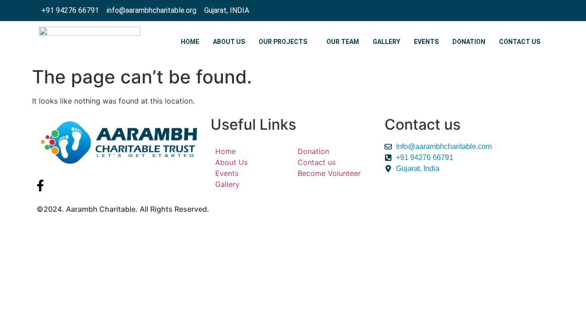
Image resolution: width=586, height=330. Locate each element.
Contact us (519, 41)
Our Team (342, 41)
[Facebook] (537, 10)
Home (190, 41)
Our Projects (283, 41)
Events (426, 41)
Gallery (386, 41)
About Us (229, 41)
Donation (468, 41)
